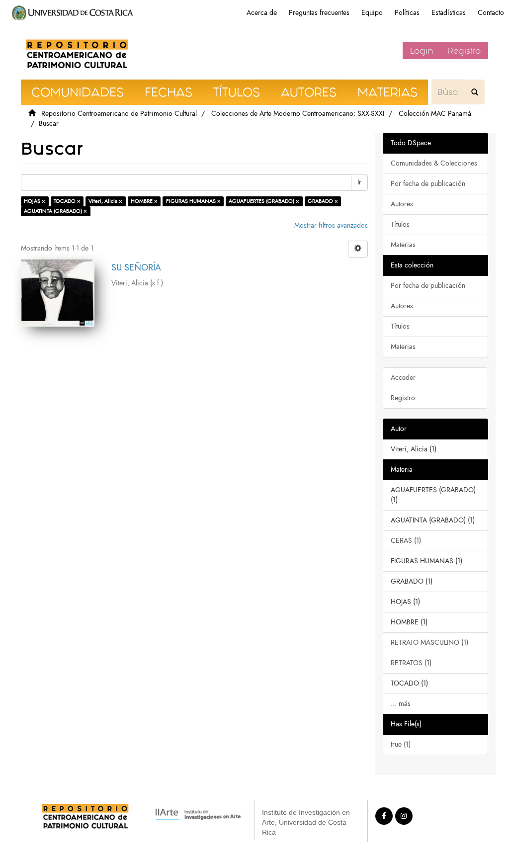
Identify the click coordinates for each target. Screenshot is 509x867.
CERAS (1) (406, 540)
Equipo (372, 12)
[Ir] (475, 92)
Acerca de (262, 12)
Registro (464, 50)
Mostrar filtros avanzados (331, 225)
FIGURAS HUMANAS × (193, 201)
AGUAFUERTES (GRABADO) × (264, 201)
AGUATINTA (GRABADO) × (55, 211)
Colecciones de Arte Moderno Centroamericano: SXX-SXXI (297, 113)
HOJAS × (34, 201)
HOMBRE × (144, 201)
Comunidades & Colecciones (434, 163)
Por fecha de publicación (428, 183)
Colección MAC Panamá (435, 113)
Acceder (403, 377)
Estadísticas (448, 12)
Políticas (407, 12)
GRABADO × (323, 201)
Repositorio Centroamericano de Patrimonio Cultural (119, 113)
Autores (402, 204)
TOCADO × (67, 201)
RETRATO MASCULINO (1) (429, 642)
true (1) (401, 744)
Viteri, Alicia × (105, 201)
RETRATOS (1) (411, 663)
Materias (403, 245)
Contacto (491, 12)
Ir (359, 182)
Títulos (400, 224)
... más (401, 703)
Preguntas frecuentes (319, 12)
